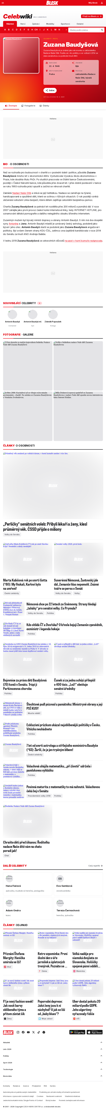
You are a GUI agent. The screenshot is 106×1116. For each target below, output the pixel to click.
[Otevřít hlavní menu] (3, 3)
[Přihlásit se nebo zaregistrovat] (102, 3)
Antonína (13, 223)
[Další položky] (66, 30)
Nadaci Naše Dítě (21, 193)
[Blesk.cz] (52, 3)
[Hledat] (102, 30)
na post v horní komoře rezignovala (83, 240)
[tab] (10, 24)
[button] (77, 1032)
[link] (18, 1032)
